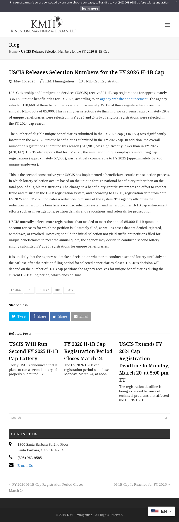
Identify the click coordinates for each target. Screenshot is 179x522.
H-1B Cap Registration (101, 81)
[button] (19, 316)
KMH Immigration (59, 81)
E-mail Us (25, 465)
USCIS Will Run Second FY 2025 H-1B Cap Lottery (33, 351)
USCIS (69, 290)
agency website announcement (124, 99)
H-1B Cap (43, 290)
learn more (90, 8)
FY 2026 (16, 290)
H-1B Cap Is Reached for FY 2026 (140, 484)
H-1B (29, 290)
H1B (57, 290)
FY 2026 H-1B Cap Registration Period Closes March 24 (88, 351)
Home (13, 51)
